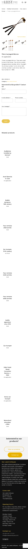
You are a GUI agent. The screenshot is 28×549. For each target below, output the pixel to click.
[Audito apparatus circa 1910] (7, 310)
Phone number (19, 97)
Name (4, 89)
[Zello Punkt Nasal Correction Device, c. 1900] (7, 358)
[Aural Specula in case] (7, 167)
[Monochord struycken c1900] (7, 411)
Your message (6, 106)
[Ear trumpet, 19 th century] (7, 240)
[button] (25, 2)
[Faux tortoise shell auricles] (7, 263)
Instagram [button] (5, 539)
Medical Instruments (12, 9)
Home (3, 9)
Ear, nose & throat (12, 81)
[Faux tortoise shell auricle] (7, 216)
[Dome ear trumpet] (7, 387)
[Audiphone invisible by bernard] (7, 141)
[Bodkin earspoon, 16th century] (7, 190)
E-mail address (6, 97)
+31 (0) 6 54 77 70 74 (8, 533)
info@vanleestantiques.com (14, 508)
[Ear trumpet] (7, 336)
